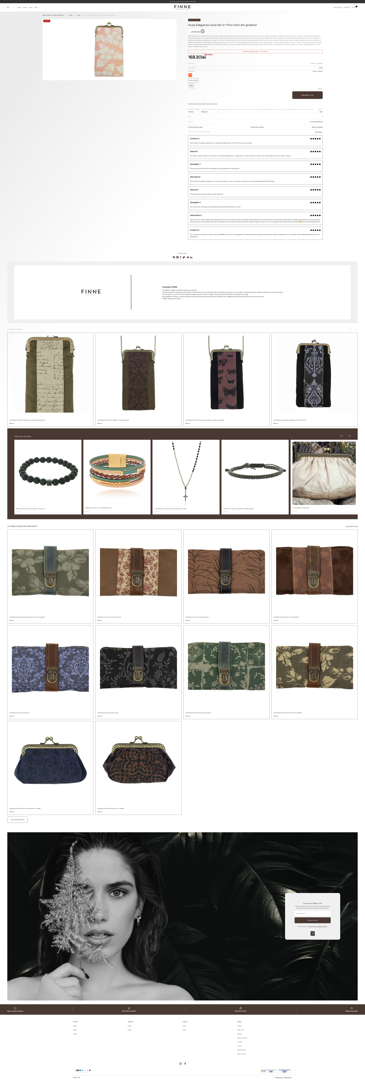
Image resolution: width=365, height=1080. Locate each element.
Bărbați (351, 526)
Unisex (31, 7)
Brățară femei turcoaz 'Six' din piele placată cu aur (98, 508)
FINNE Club (240, 1029)
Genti (36, 7)
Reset (191, 85)
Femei (19, 7)
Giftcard (239, 1033)
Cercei (75, 1029)
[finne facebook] (185, 1064)
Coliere (75, 1033)
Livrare (239, 1045)
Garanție (239, 1041)
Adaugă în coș (307, 95)
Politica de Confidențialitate (318, 926)
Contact (239, 1026)
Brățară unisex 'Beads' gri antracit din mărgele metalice (238, 508)
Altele (239, 1022)
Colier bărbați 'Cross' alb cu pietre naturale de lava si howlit (170, 508)
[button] (350, 329)
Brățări (75, 1026)
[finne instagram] (180, 1064)
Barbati (25, 7)
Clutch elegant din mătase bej (300, 508)
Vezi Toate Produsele (18, 820)
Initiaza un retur (241, 1053)
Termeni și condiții (242, 1037)
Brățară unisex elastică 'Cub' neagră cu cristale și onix (31, 508)
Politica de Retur (241, 1049)
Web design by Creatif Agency (283, 1077)
